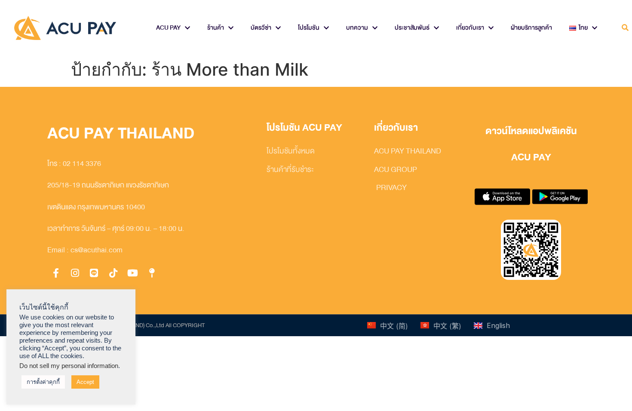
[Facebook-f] (55, 273)
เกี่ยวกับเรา (470, 27)
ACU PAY (168, 27)
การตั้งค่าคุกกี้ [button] (43, 382)
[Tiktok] (113, 273)
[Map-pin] (151, 273)
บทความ (357, 27)
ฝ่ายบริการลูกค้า (531, 27)
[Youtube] (132, 273)
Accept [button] (85, 382)
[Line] (94, 273)
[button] (625, 28)
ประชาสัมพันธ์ (412, 27)
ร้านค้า (215, 27)
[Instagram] (75, 273)
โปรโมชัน (308, 27)
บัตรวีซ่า (261, 27)
